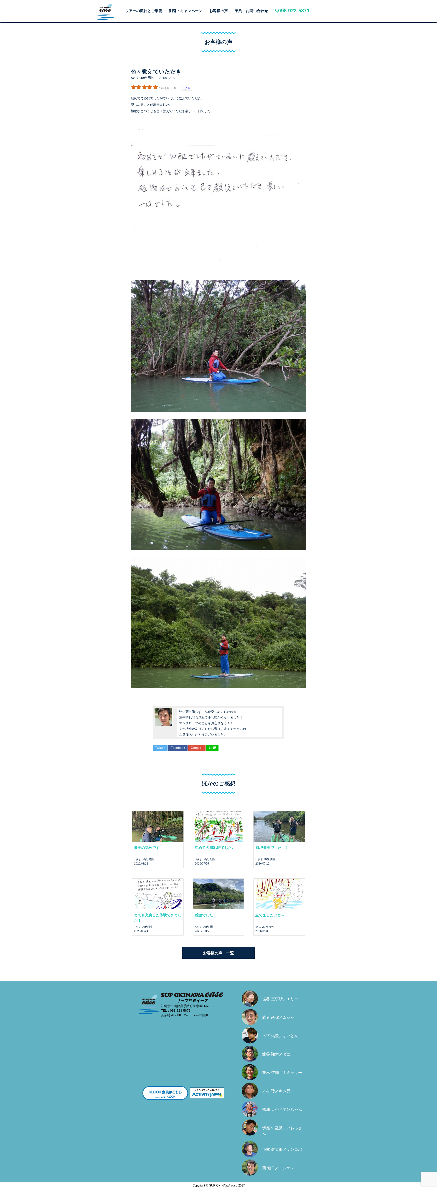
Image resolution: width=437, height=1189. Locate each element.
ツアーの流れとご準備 (143, 11)
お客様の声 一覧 (218, 953)
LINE (212, 747)
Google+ (197, 747)
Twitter (160, 747)
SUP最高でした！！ (272, 848)
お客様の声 (218, 11)
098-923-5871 (294, 10)
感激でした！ (206, 915)
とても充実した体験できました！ (157, 917)
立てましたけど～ (270, 915)
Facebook (178, 747)
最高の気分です (147, 848)
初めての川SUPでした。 (215, 848)
